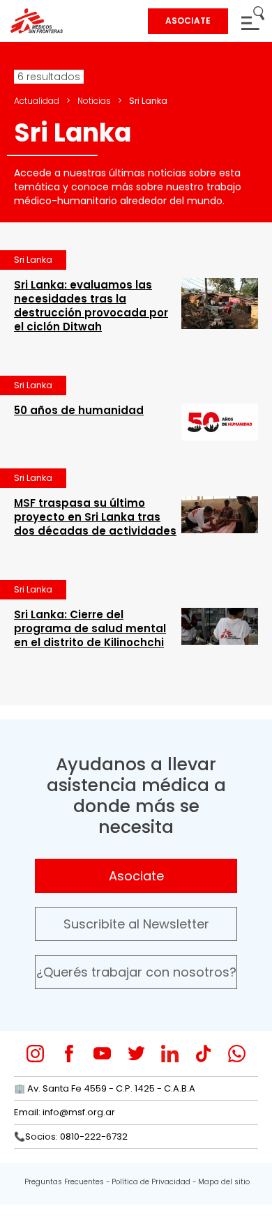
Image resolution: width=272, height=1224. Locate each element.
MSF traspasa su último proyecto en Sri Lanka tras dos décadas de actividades (95, 517)
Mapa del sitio (224, 1182)
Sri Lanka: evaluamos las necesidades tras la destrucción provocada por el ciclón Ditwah (91, 305)
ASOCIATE (188, 20)
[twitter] (136, 1053)
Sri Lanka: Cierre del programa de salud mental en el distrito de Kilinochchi (90, 628)
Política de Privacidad (151, 1182)
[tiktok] (203, 1053)
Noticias (94, 101)
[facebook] (68, 1053)
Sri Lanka (33, 260)
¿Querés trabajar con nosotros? (136, 972)
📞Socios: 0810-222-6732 (71, 1136)
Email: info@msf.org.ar (64, 1112)
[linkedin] (170, 1053)
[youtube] (102, 1053)
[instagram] (35, 1053)
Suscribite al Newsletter (136, 924)
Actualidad (36, 101)
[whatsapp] (236, 1053)
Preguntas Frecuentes (64, 1182)
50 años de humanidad (79, 410)
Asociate (136, 876)
